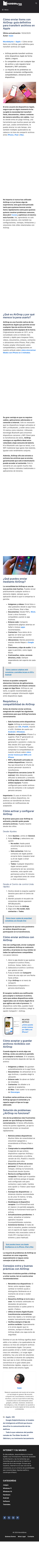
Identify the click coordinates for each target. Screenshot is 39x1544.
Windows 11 (7, 1488)
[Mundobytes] (12, 3)
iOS (19, 727)
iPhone (11, 135)
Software (6, 1501)
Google (31, 642)
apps (23, 627)
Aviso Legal (22, 1536)
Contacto (31, 1536)
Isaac (11, 36)
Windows (21, 732)
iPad (16, 135)
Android (11, 732)
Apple (18, 42)
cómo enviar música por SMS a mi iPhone (19, 754)
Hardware (6, 1495)
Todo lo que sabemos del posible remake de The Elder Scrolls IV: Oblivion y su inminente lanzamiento (18, 1435)
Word (33, 612)
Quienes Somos (10, 1536)
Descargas (15, 1092)
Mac (22, 135)
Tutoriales (6, 1504)
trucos (14, 215)
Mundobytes (8, 42)
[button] (36, 3)
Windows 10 (7, 1491)
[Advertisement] (19, 158)
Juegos (5, 1485)
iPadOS (25, 727)
